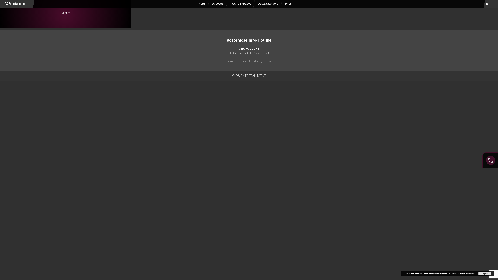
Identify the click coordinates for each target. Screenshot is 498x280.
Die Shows (218, 3)
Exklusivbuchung (268, 3)
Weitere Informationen (467, 274)
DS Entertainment (15, 4)
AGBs (268, 61)
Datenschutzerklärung (251, 61)
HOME (202, 3)
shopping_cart (486, 3)
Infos (288, 3)
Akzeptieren (484, 273)
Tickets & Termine (240, 3)
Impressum (232, 61)
